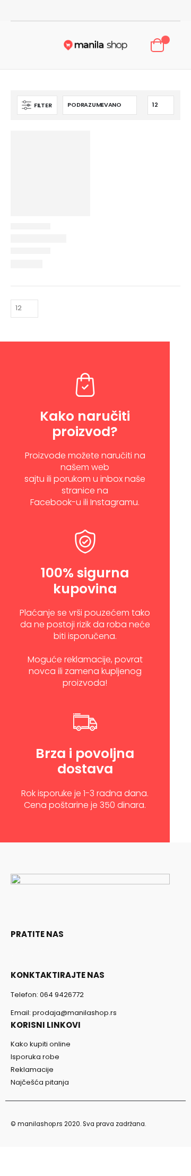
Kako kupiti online (41, 1044)
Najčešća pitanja (40, 1082)
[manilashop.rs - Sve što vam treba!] (95, 45)
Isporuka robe (35, 1057)
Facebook (21, 958)
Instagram (45, 958)
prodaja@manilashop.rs (74, 1013)
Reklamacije (32, 1069)
